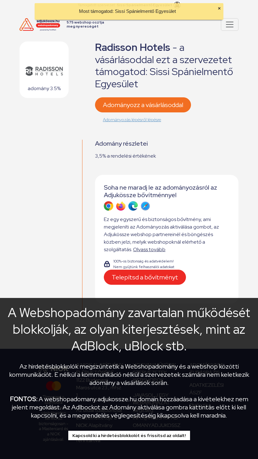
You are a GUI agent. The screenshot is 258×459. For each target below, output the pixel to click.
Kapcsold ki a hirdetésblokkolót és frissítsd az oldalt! (129, 435)
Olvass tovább (149, 249)
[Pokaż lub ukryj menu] (229, 24)
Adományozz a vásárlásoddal (143, 105)
